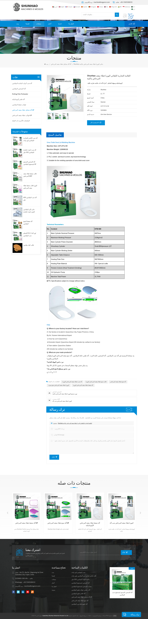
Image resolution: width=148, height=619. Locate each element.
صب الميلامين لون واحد (78, 572)
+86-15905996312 (126, 2)
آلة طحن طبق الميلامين (78, 593)
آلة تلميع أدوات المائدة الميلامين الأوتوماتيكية (122, 594)
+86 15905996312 (29, 582)
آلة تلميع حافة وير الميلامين (79, 604)
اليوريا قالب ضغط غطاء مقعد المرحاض (30, 187)
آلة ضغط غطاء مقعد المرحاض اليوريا (83, 385)
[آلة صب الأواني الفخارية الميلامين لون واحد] (17, 141)
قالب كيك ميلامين (28, 245)
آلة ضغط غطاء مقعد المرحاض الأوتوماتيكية (58, 524)
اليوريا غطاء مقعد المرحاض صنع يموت (58, 385)
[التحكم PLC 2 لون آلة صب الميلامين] (17, 236)
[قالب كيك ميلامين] (17, 248)
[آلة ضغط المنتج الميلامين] (17, 224)
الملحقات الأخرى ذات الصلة (21, 121)
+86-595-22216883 (21, 578)
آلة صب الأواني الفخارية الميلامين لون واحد (30, 139)
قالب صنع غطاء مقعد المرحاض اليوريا (96, 381)
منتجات (38, 24)
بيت (17, 24)
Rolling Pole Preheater (20, 94)
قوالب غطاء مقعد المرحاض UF (22, 115)
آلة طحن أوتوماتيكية (18, 99)
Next (140, 513)
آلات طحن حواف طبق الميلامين (80, 590)
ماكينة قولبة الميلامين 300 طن (80, 579)
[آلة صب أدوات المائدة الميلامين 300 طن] (17, 153)
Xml (89, 615)
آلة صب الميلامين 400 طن (30, 199)
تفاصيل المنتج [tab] (55, 134)
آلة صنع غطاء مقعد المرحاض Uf (26, 523)
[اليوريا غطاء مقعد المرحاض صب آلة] (90, 506)
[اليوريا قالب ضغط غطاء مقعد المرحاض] (17, 188)
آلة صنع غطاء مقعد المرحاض (118, 381)
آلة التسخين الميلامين (19, 89)
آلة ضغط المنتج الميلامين (27, 223)
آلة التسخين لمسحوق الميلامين (80, 583)
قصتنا (27, 24)
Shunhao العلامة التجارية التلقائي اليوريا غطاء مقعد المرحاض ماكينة (75, 423)
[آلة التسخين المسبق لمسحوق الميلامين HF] (17, 165)
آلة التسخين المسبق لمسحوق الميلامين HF (29, 163)
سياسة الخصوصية (97, 615)
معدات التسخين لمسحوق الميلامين (81, 586)
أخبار (49, 24)
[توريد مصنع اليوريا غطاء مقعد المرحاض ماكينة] (121, 506)
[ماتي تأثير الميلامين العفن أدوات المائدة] (17, 212)
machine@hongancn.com (102, 2)
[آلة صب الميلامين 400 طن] (17, 200)
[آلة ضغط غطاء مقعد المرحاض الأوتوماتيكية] (58, 506)
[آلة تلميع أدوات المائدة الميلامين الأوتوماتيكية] (122, 579)
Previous (8, 513)
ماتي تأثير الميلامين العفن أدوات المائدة (29, 211)
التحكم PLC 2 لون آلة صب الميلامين (29, 235)
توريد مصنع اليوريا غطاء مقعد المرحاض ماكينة (122, 524)
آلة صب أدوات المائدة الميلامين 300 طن (29, 151)
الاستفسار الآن (94, 122)
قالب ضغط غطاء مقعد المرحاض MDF (30, 175)
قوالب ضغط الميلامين (19, 105)
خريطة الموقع (83, 615)
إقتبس (130, 24)
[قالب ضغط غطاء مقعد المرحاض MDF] (17, 176)
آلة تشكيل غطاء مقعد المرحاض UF (61, 64)
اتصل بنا (71, 24)
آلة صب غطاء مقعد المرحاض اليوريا (72, 381)
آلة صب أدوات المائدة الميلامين (22, 83)
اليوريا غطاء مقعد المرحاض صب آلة (90, 523)
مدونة (53, 590)
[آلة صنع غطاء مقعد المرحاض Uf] (26, 506)
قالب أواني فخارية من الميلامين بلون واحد (83, 576)
